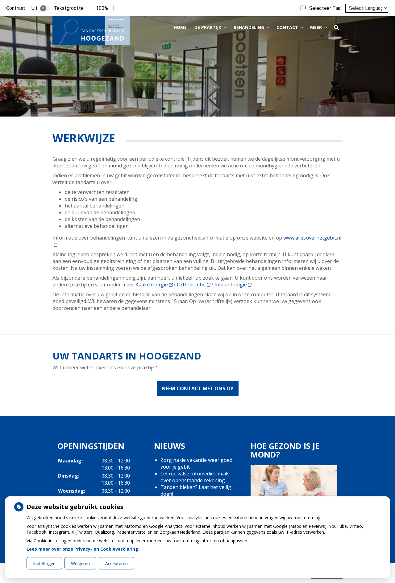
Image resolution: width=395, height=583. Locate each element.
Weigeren (80, 563)
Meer (316, 27)
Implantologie (230, 284)
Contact (287, 27)
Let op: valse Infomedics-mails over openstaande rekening (195, 477)
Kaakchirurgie (151, 284)
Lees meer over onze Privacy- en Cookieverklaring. (83, 549)
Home (180, 27)
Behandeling (249, 27)
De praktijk (207, 27)
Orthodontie (191, 284)
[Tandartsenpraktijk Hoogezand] (91, 30)
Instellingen (44, 563)
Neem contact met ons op (198, 388)
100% (102, 8)
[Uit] (45, 8)
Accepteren (116, 563)
